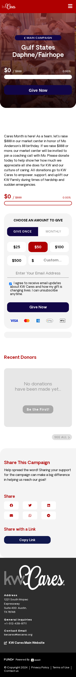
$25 (16, 247)
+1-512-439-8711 (15, 623)
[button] (70, 6)
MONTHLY (53, 231)
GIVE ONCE (22, 231)
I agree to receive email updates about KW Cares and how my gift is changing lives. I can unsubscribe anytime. (36, 289)
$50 (37, 247)
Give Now (38, 307)
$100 (59, 247)
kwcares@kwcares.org (18, 634)
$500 (16, 261)
